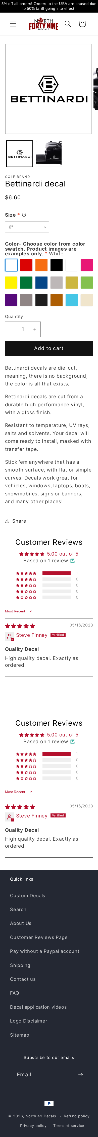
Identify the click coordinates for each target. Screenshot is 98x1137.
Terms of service (68, 1125)
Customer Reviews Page (39, 937)
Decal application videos (38, 1007)
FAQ (14, 993)
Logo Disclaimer (28, 1021)
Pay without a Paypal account (45, 951)
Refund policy (77, 1116)
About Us (21, 923)
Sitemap (19, 1035)
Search (18, 909)
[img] (20, 626)
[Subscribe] (80, 1074)
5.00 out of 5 (63, 554)
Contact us (23, 979)
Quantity (14, 316)
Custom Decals (27, 895)
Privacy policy (33, 1125)
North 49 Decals (41, 1116)
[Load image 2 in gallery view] (49, 154)
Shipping (20, 965)
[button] (13, 24)
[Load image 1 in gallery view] (20, 154)
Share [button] (19, 521)
